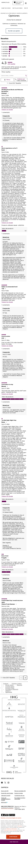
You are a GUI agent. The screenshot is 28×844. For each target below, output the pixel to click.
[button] (26, 3)
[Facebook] (2, 782)
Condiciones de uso (19, 795)
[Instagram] (8, 782)
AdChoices (3, 802)
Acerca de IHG (4, 791)
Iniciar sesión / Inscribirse (19, 3)
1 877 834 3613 (20, 809)
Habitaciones (6, 8)
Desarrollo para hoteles (7, 793)
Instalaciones (18, 8)
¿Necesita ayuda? (5, 795)
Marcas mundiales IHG (20, 791)
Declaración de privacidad (10, 830)
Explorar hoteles (18, 793)
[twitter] (5, 782)
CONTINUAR (13, 836)
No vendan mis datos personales (19, 798)
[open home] (1, 688)
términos (20, 826)
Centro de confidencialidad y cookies (5, 799)
